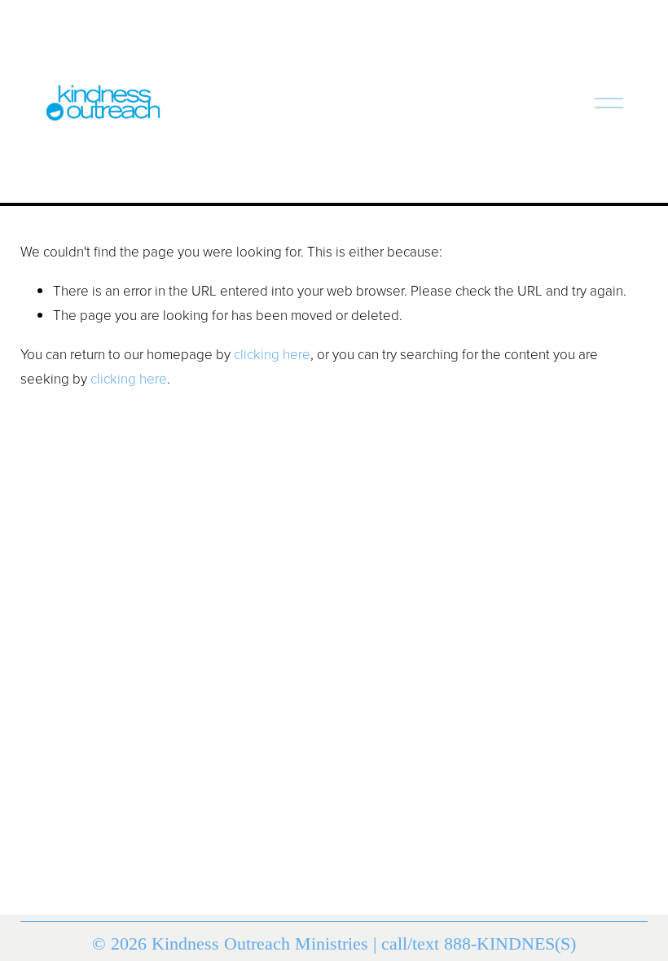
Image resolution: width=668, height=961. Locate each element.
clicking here (272, 353)
